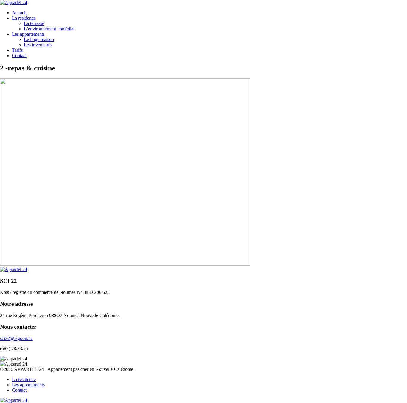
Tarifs (17, 50)
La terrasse (34, 23)
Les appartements (28, 34)
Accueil (19, 12)
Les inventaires (38, 44)
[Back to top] (13, 400)
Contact (19, 55)
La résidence (24, 18)
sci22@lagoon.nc (16, 338)
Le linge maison (39, 39)
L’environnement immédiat (49, 28)
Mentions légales (153, 369)
